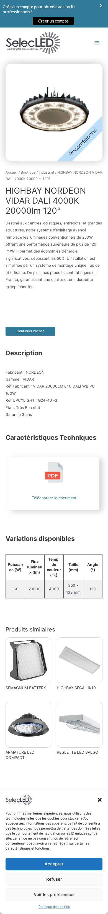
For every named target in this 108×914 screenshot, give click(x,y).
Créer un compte (53, 20)
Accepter (54, 863)
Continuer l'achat (30, 331)
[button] (99, 800)
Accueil (11, 172)
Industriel (46, 172)
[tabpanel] (54, 112)
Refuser (54, 879)
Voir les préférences (54, 894)
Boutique (28, 172)
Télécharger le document (54, 498)
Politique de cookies (54, 907)
